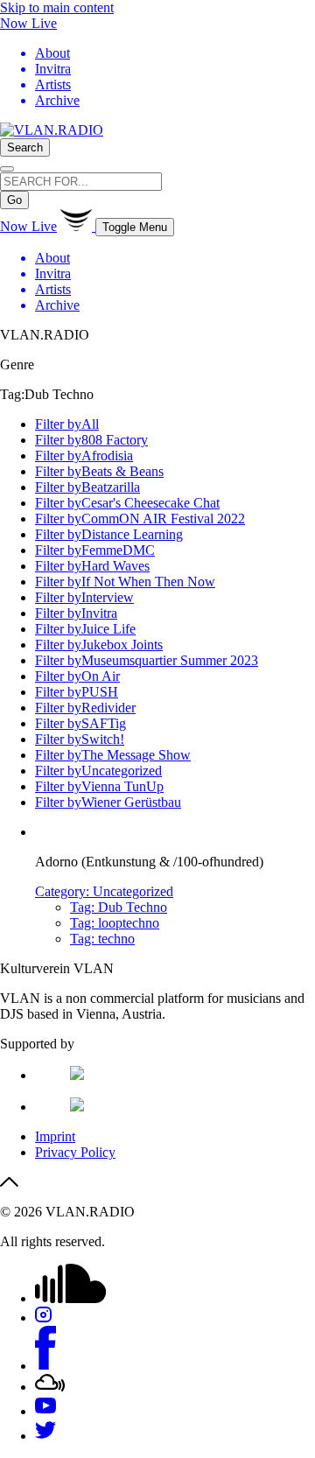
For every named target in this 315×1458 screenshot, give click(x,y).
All (67, 424)
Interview (84, 597)
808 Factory (91, 439)
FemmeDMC (95, 550)
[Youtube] (45, 1411)
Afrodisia (84, 455)
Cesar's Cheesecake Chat (127, 502)
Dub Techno (118, 907)
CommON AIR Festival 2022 (140, 518)
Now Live (28, 23)
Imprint (55, 1136)
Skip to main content (57, 7)
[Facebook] (45, 1365)
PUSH (76, 691)
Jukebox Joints (99, 644)
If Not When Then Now (125, 581)
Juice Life (85, 628)
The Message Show (113, 754)
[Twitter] (45, 1435)
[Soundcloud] (70, 1298)
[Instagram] (43, 1317)
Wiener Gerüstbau (108, 802)
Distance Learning (109, 534)
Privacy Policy (75, 1152)
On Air (77, 676)
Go (14, 200)
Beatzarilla (87, 487)
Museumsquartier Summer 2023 (146, 660)
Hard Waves (92, 565)
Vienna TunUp (99, 786)
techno (102, 938)
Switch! (79, 739)
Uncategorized (98, 770)
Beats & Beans (99, 471)
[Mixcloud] (50, 1386)
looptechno (114, 922)
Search (25, 147)
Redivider (85, 707)
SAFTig (80, 723)
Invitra (76, 613)
